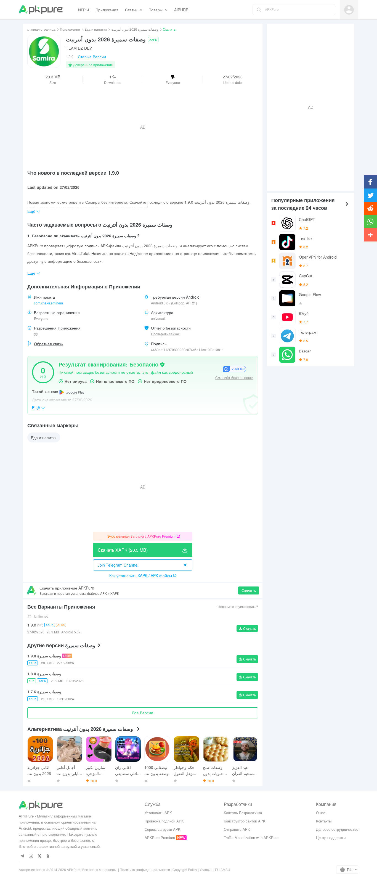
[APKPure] (41, 9)
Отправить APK (237, 829)
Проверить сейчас (165, 333)
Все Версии (142, 712)
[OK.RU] (47, 856)
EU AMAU (222, 869)
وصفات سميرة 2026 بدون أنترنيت (134, 29)
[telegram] (22, 856)
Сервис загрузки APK (162, 829)
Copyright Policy (184, 869)
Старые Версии (92, 56)
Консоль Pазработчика (243, 812)
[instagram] (30, 856)
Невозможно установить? (238, 606)
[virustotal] (162, 364)
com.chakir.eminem (48, 303)
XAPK (153, 39)
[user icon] (349, 10)
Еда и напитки (95, 29)
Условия (206, 869)
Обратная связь (48, 343)
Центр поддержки (331, 837)
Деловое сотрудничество (337, 829)
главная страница (41, 29)
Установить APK (158, 812)
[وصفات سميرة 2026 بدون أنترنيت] (43, 51)
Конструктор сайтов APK (245, 821)
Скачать (248, 590)
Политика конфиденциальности (145, 869)
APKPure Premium (160, 837)
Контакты (323, 821)
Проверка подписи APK (164, 821)
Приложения (70, 29)
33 (36, 334)
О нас (321, 812)
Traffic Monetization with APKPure (251, 837)
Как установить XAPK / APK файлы (140, 575)
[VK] (39, 856)
